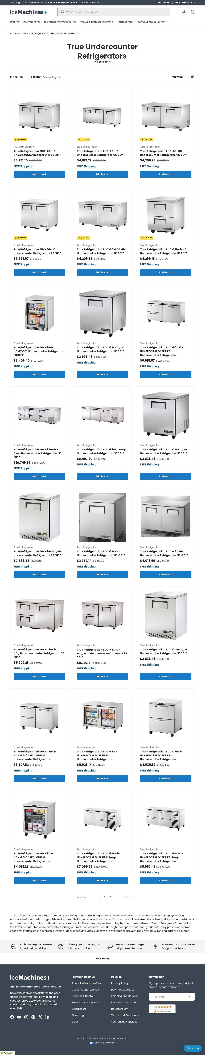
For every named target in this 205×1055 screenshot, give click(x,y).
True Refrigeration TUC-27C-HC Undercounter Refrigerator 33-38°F (101, 553)
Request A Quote (82, 996)
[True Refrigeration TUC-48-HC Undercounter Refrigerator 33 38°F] (39, 117)
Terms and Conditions (125, 1015)
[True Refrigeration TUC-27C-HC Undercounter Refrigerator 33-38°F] (102, 517)
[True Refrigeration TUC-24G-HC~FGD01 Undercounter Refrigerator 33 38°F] (39, 313)
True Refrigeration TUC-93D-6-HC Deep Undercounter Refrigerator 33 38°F (38, 453)
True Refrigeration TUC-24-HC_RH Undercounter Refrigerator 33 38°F (37, 553)
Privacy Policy (119, 983)
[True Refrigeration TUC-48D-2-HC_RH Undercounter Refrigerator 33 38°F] (39, 615)
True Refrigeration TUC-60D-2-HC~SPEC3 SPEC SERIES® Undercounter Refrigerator (161, 351)
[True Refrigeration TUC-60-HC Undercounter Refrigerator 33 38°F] (165, 117)
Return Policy (119, 1009)
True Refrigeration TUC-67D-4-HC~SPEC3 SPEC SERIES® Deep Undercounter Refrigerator (161, 857)
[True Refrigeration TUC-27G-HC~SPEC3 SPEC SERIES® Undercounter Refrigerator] (39, 819)
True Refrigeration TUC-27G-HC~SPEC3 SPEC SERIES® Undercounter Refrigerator (33, 857)
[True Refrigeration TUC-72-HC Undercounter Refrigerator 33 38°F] (102, 117)
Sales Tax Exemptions (85, 1002)
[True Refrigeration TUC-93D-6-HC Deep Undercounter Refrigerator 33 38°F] (39, 415)
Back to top (102, 958)
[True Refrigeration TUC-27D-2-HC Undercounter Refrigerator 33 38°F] (165, 215)
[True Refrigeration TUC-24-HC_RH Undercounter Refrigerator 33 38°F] (39, 517)
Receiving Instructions (125, 1002)
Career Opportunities (85, 989)
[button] (192, 12)
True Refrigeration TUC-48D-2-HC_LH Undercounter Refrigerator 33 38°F (102, 653)
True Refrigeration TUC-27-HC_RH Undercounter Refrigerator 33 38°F (163, 451)
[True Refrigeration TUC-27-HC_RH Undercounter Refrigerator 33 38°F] (165, 415)
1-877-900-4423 (185, 2)
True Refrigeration (37, 33)
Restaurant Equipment (152, 22)
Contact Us (163, 2)
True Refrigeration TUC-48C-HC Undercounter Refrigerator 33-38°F (164, 553)
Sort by (36, 77)
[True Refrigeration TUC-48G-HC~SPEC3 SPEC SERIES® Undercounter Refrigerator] (102, 717)
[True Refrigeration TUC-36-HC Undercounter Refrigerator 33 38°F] (39, 215)
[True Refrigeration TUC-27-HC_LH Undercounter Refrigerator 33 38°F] (102, 313)
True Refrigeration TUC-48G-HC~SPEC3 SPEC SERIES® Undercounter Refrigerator (97, 755)
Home (13, 33)
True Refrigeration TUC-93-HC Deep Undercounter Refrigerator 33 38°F (101, 451)
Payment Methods (122, 989)
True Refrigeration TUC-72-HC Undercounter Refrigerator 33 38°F (100, 153)
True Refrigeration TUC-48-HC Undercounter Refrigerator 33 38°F (37, 153)
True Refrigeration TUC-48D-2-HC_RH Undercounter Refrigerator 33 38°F (39, 653)
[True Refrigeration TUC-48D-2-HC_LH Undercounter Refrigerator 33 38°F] (102, 615)
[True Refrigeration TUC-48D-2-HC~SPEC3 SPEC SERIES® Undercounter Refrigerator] (39, 717)
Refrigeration (125, 22)
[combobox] (113, 12)
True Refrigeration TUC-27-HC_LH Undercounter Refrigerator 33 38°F (100, 349)
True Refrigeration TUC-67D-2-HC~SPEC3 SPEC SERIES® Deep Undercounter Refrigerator (98, 857)
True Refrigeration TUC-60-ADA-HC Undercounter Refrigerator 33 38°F (101, 251)
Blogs (75, 1021)
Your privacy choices (124, 1021)
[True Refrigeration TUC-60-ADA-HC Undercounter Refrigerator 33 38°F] (102, 215)
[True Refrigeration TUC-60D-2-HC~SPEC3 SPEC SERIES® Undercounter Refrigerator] (165, 313)
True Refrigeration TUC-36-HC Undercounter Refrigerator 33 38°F (37, 251)
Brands (15, 22)
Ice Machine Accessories (60, 22)
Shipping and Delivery (124, 996)
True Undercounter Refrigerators (64, 33)
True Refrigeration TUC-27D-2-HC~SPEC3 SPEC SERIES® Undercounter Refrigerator (161, 755)
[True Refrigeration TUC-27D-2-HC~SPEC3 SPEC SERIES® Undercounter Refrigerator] (165, 717)
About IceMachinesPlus (86, 983)
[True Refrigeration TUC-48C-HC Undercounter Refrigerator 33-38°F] (165, 517)
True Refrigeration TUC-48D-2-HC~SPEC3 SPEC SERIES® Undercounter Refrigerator (35, 755)
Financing (78, 1015)
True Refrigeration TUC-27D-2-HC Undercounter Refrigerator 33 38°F (163, 251)
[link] (79, 897)
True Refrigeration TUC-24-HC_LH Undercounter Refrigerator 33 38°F (163, 651)
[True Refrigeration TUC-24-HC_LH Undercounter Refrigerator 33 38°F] (165, 615)
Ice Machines (31, 22)
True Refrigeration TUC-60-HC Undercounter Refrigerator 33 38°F (163, 153)
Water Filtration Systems (96, 22)
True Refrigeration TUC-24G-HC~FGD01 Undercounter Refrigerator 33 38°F (39, 351)
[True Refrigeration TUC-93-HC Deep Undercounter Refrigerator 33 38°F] (102, 415)
